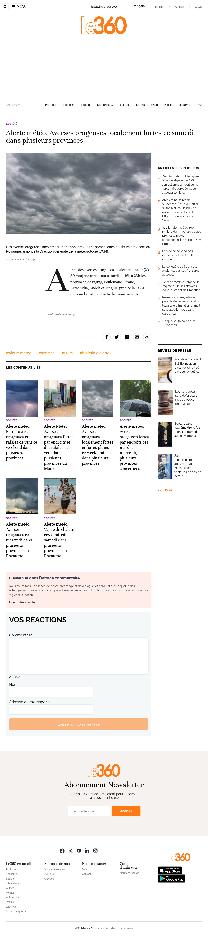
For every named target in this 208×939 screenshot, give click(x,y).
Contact (86, 874)
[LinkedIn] (87, 850)
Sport (154, 105)
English (159, 6)
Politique (51, 105)
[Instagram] (95, 850)
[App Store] (170, 870)
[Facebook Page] (62, 850)
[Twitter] (70, 850)
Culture (125, 105)
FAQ (84, 869)
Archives (49, 878)
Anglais (179, 6)
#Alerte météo (18, 353)
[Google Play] (171, 878)
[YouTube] (78, 850)
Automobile (12, 897)
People (168, 105)
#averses (47, 353)
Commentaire (21, 635)
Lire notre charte (22, 602)
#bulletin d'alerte (94, 353)
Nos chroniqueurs (16, 911)
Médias (140, 105)
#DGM (67, 353)
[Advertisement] (104, 69)
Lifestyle (184, 105)
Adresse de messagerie (29, 702)
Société (86, 105)
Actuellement (13, 105)
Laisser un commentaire (79, 724)
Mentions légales (129, 873)
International (105, 105)
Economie (69, 105)
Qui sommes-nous (54, 869)
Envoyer (126, 810)
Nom (13, 684)
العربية (198, 6)
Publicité (49, 874)
